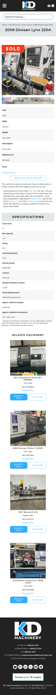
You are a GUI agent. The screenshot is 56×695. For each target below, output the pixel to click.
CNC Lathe (33, 191)
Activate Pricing (8, 172)
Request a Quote (18, 397)
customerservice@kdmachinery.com (36, 655)
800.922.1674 (33, 645)
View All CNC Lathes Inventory (28, 178)
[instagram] (30, 667)
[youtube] (15, 667)
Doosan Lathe (36, 198)
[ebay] (36, 667)
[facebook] (41, 667)
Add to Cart (37, 397)
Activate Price (28, 390)
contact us (13, 201)
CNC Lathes (27, 25)
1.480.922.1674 (35, 648)
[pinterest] (25, 667)
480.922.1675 (30, 652)
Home (4, 25)
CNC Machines (14, 25)
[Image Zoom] (2, 96)
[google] (20, 667)
